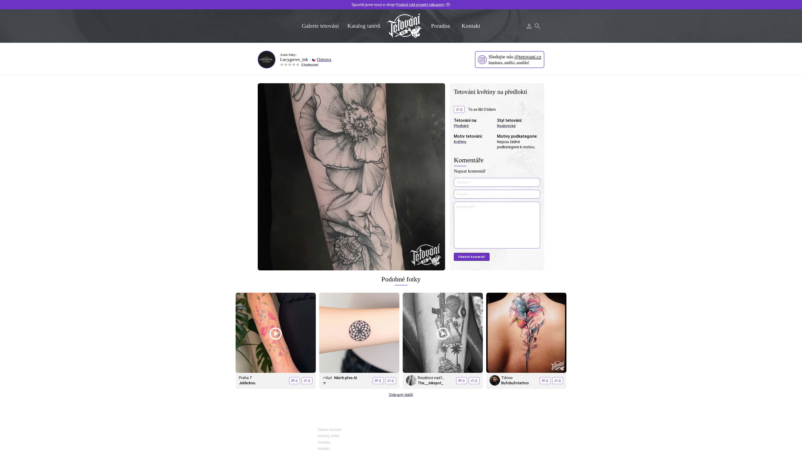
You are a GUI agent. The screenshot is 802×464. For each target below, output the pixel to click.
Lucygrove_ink (294, 59)
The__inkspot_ (430, 383)
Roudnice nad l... (431, 378)
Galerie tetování (320, 26)
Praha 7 (245, 378)
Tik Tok (420, 452)
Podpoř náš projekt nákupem (420, 5)
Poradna (440, 26)
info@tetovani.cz (517, 443)
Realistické (506, 126)
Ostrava (324, 59)
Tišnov (507, 378)
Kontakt (471, 26)
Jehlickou (247, 383)
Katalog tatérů (363, 26)
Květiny (460, 142)
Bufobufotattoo (515, 383)
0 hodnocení (309, 65)
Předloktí (461, 126)
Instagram (423, 441)
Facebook (422, 431)
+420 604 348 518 (516, 430)
